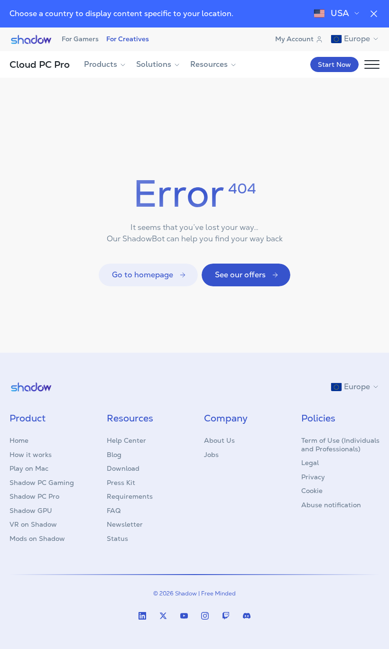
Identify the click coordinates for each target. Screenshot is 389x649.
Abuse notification (331, 505)
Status (117, 538)
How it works (30, 454)
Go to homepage (142, 275)
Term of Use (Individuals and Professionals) (340, 444)
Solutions (153, 64)
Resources (209, 64)
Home (18, 440)
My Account (294, 39)
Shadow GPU (30, 510)
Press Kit (121, 482)
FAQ (113, 510)
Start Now (334, 64)
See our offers (240, 275)
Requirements (130, 496)
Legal (310, 462)
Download (123, 468)
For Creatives (127, 39)
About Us (219, 440)
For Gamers (80, 39)
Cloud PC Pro (39, 64)
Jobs (211, 454)
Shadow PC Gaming (41, 482)
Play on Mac (28, 468)
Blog (114, 454)
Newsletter (125, 524)
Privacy (313, 477)
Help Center (126, 440)
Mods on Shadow (37, 538)
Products (100, 64)
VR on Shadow (33, 524)
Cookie (312, 490)
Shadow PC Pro (34, 496)
